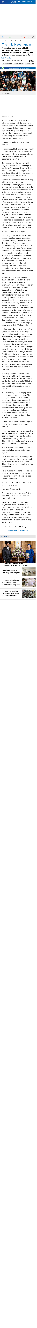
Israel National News (8, 41)
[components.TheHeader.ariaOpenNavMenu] (6, 2)
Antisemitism (7, 63)
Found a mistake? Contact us (17, 531)
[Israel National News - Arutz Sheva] (20, 2)
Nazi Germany (18, 63)
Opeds (17, 41)
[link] (18, 553)
